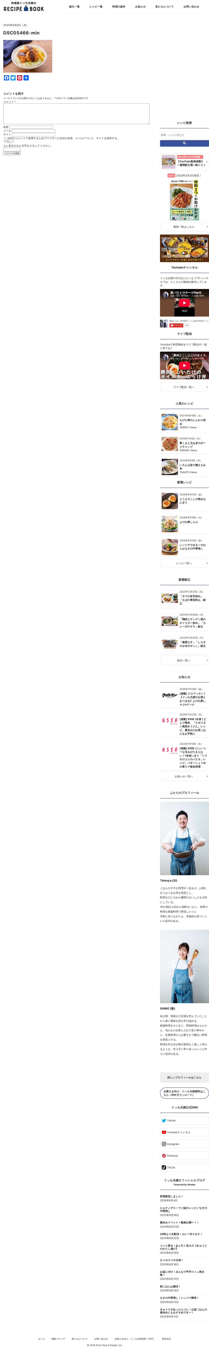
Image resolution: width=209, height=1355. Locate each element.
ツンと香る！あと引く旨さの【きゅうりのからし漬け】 (183, 1247)
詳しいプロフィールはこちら (184, 1077)
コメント (9, 101)
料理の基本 (118, 6)
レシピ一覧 (96, 6)
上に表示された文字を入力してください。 (28, 145)
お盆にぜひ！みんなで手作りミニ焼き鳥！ (182, 1273)
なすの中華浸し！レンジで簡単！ (179, 1297)
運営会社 (166, 1338)
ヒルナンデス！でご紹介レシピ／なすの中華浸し (183, 1209)
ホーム (41, 1338)
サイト (7, 134)
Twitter (171, 1120)
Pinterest (172, 1155)
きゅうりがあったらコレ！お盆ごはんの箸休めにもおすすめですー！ (183, 1311)
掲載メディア (58, 1338)
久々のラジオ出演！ (172, 1260)
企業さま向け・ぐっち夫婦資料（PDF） (134, 1338)
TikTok (171, 1167)
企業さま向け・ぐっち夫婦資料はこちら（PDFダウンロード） (184, 1093)
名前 (5, 127)
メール (7, 130)
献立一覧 (74, 6)
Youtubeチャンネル (178, 1132)
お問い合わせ (191, 6)
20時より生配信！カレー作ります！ (181, 1234)
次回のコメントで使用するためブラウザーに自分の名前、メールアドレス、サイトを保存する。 (63, 138)
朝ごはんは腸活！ (170, 1286)
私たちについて (164, 6)
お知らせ (140, 6)
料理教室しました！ (172, 1196)
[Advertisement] (76, 191)
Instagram (173, 1144)
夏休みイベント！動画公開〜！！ (179, 1222)
